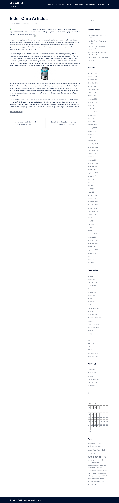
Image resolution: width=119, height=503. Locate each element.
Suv (89, 337)
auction (102, 446)
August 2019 (92, 131)
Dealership (91, 302)
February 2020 (92, 125)
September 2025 (93, 89)
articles (13, 111)
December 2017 (93, 163)
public (90, 476)
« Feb (89, 431)
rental (104, 476)
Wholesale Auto (93, 353)
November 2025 (93, 83)
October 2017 (92, 169)
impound (99, 467)
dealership (96, 463)
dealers (89, 462)
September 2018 (93, 150)
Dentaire (90, 305)
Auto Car (69, 4)
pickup (95, 473)
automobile (99, 450)
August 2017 (92, 176)
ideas (93, 467)
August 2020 (92, 115)
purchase (94, 476)
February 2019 (92, 141)
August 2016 (92, 214)
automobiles (92, 453)
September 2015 (93, 250)
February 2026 (92, 73)
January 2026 (92, 76)
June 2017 (91, 182)
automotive (94, 456)
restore (89, 478)
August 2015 (92, 253)
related (100, 476)
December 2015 (93, 240)
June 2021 (91, 105)
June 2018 (91, 157)
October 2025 (92, 86)
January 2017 (92, 198)
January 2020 (92, 128)
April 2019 (91, 137)
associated (97, 446)
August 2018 (92, 153)
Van (89, 347)
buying (103, 457)
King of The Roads (94, 324)
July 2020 (91, 118)
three (103, 478)
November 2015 (93, 243)
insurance (92, 470)
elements (102, 462)
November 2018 (93, 147)
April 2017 (91, 189)
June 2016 (91, 221)
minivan (105, 470)
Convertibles (92, 295)
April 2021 (91, 109)
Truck (89, 340)
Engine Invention (78, 4)
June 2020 (91, 121)
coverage (96, 460)
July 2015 (91, 256)
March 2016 (91, 230)
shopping (99, 478)
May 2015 (91, 263)
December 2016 (93, 202)
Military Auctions (93, 327)
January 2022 (92, 99)
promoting (103, 473)
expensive (96, 465)
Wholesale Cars (93, 356)
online (90, 473)
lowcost (101, 470)
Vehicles (90, 350)
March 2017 (91, 192)
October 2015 (92, 246)
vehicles (101, 481)
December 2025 (93, 80)
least (97, 470)
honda (105, 465)
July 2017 (91, 179)
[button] (108, 4)
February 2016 (92, 234)
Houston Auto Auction (95, 318)
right (93, 478)
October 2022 (92, 96)
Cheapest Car (92, 292)
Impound (34, 24)
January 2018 (92, 160)
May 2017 (91, 186)
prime (99, 473)
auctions (90, 450)
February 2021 (92, 112)
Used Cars (91, 343)
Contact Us (100, 4)
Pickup (90, 334)
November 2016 (93, 205)
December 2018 (93, 144)
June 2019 (91, 134)
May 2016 (91, 224)
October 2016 (92, 208)
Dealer (90, 298)
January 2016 (92, 237)
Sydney (39, 500)
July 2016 (91, 218)
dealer (102, 460)
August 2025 (92, 92)
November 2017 (93, 166)
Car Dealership (60, 4)
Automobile (50, 4)
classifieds (90, 460)
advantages (94, 443)
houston (90, 467)
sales (95, 478)
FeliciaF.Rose (16, 24)
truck (90, 481)
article (99, 443)
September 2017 (93, 173)
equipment (91, 465)
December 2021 (93, 102)
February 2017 (92, 195)
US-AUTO (16, 3)
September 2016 (93, 211)
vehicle (94, 481)
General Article (92, 314)
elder (20, 111)
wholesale (92, 484)
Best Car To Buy (90, 4)
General (90, 311)
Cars (89, 289)
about (89, 443)
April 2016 (91, 227)
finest (101, 465)
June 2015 (91, 259)
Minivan (90, 330)
